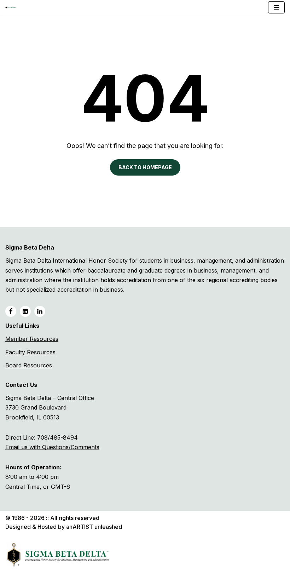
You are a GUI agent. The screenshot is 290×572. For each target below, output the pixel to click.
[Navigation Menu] (276, 7)
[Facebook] (10, 311)
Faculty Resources (30, 352)
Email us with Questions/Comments (52, 447)
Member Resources (31, 338)
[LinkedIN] (25, 311)
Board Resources (28, 365)
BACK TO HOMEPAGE (145, 167)
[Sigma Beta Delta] (12, 7)
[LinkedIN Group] (39, 311)
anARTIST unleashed (94, 526)
